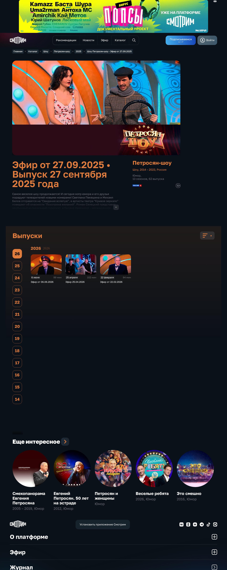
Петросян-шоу (62, 51)
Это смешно (189, 493)
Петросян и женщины (106, 496)
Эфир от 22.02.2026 (111, 281)
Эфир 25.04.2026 (75, 281)
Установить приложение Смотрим (103, 524)
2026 (46, 248)
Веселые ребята (152, 493)
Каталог (32, 51)
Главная (18, 51)
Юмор (137, 175)
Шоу (45, 51)
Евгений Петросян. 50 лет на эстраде (71, 498)
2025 (78, 51)
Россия (161, 169)
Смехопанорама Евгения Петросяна (28, 498)
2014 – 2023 (147, 169)
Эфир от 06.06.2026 (42, 281)
